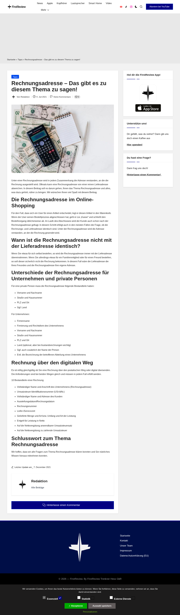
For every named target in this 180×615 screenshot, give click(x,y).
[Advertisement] (90, 36)
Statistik (86, 599)
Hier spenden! (134, 144)
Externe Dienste (123, 599)
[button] (159, 7)
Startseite (11, 59)
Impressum (126, 550)
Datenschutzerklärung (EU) (134, 555)
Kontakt (124, 540)
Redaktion (39, 481)
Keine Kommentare (62, 97)
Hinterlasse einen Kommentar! (144, 174)
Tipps (20, 59)
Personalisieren (90, 611)
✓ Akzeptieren (76, 606)
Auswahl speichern (102, 606)
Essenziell (52, 599)
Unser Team (126, 545)
